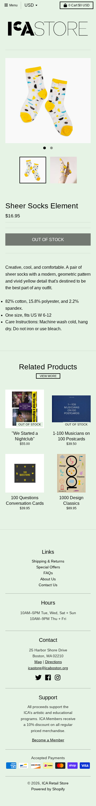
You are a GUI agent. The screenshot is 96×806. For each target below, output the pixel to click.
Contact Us (48, 585)
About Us (48, 579)
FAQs (48, 573)
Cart (79, 5)
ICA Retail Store (55, 783)
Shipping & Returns (48, 561)
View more (48, 376)
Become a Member (48, 740)
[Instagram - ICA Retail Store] (57, 677)
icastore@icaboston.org (48, 668)
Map (38, 662)
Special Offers (48, 567)
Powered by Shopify (48, 789)
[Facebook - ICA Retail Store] (48, 677)
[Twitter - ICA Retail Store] (38, 677)
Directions (53, 662)
